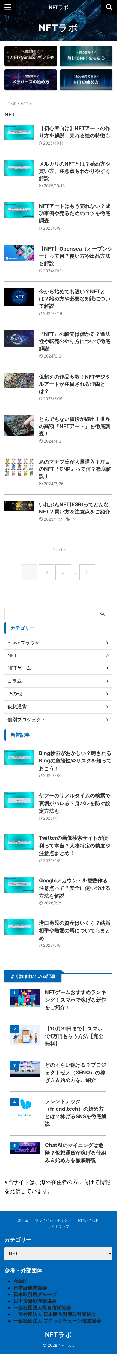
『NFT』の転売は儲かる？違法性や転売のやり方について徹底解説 (74, 341)
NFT (76, 519)
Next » (59, 549)
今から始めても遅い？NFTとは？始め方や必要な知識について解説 (74, 298)
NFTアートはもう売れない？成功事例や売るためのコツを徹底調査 (74, 213)
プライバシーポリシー (53, 1220)
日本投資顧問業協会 (35, 1301)
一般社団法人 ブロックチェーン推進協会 (57, 1321)
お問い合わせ (88, 1220)
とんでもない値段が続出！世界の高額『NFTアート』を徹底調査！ (74, 426)
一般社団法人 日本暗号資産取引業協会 (55, 1314)
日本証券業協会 (30, 1288)
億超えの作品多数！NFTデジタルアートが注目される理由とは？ (74, 384)
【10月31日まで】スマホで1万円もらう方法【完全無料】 (74, 1036)
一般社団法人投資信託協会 (42, 1307)
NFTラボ (58, 7)
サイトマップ (58, 1226)
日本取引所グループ (35, 1294)
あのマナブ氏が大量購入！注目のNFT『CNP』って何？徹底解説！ (75, 469)
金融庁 (21, 1281)
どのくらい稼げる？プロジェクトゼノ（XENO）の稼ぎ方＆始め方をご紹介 (75, 1072)
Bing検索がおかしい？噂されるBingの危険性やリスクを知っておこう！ (75, 760)
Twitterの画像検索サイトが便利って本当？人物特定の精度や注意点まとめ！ (74, 845)
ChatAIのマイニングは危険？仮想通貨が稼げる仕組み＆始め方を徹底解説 (75, 1152)
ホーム (23, 1220)
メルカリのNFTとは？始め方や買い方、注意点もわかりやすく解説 (74, 171)
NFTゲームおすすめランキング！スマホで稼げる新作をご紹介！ (75, 999)
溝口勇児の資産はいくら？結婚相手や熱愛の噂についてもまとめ (74, 930)
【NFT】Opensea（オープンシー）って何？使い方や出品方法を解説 (75, 256)
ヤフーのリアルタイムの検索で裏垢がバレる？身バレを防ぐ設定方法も (74, 803)
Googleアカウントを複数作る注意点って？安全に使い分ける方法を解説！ (74, 888)
